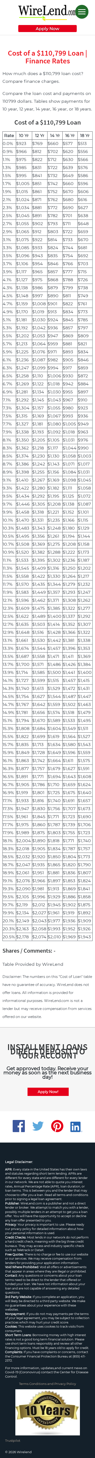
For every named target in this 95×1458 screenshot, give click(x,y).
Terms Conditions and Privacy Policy (47, 1384)
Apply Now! (48, 1091)
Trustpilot (12, 1440)
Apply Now (47, 28)
